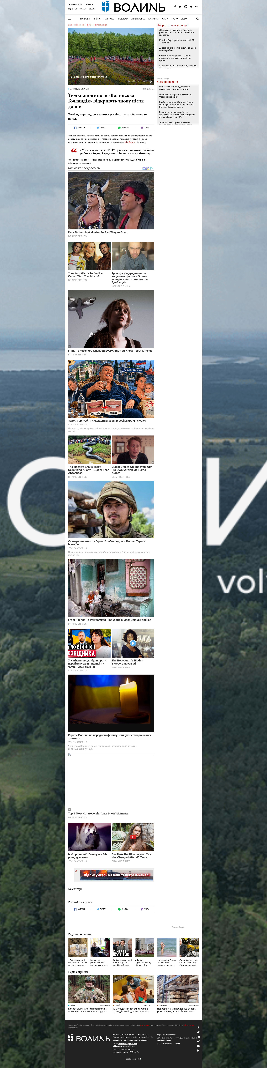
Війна (97, 19)
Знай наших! (138, 19)
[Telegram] (191, 7)
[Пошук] (197, 18)
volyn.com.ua (145, 1025)
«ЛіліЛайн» (129, 142)
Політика (109, 19)
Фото (175, 19)
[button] (89, 5)
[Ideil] (133, 1059)
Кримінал (153, 19)
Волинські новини (76, 25)
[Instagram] (186, 7)
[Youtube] (196, 7)
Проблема (122, 19)
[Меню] (69, 18)
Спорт (165, 19)
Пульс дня (85, 19)
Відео (184, 19)
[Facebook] (175, 7)
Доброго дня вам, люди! (97, 25)
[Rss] (198, 1051)
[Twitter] (180, 7)
